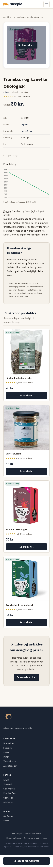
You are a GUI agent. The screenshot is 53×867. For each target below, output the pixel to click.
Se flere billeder (26, 45)
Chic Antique (9, 788)
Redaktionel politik (33, 833)
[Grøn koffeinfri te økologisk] (26, 578)
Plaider (6, 752)
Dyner (6, 756)
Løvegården (26, 131)
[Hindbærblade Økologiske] (26, 351)
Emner (6, 820)
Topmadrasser (9, 761)
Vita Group (8, 797)
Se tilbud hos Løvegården (27, 861)
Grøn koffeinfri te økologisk (19, 605)
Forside (6, 17)
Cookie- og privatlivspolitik (35, 838)
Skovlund (7, 784)
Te (13, 17)
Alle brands (8, 802)
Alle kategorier (10, 765)
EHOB (6, 779)
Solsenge (7, 747)
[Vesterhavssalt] (26, 427)
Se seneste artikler (26, 677)
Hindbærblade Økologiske (19, 378)
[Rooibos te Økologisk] (26, 503)
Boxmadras (8, 743)
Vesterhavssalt (13, 453)
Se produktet (26, 395)
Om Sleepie (8, 816)
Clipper (24, 124)
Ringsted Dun (9, 793)
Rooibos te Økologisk (16, 529)
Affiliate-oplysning (13, 838)
